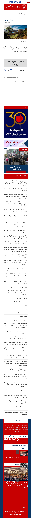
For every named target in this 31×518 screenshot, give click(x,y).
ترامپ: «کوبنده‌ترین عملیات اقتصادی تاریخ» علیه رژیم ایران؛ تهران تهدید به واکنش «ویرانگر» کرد (15, 263)
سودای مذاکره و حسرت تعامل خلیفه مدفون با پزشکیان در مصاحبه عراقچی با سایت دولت (15, 343)
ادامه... (10, 431)
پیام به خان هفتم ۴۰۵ (21, 298)
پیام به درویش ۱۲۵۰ (22, 306)
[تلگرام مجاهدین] (17, 2)
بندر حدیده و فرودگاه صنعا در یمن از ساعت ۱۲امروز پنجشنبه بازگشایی (13, 482)
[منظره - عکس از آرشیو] (15, 32)
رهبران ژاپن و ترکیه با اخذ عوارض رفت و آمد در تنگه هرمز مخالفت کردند (15, 370)
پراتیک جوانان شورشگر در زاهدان (19, 287)
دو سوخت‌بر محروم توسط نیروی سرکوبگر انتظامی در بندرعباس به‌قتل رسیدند (15, 338)
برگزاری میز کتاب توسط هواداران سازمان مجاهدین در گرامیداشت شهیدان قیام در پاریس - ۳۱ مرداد (15, 196)
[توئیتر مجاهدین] (12, 2)
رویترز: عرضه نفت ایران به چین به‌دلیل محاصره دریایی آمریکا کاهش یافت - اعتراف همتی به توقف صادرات (15, 217)
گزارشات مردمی (9, 20)
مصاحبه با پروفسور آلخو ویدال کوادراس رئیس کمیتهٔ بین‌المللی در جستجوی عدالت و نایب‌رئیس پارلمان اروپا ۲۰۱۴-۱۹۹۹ (15, 249)
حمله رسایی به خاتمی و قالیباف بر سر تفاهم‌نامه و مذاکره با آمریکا (15, 237)
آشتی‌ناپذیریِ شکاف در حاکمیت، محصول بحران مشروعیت (15, 256)
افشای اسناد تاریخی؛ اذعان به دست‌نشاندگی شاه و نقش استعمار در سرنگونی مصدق (15, 243)
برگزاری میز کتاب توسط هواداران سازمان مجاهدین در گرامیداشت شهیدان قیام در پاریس (15, 276)
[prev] (17, 452)
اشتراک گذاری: (23, 70)
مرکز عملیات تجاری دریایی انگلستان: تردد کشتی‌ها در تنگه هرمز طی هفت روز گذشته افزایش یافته (15, 204)
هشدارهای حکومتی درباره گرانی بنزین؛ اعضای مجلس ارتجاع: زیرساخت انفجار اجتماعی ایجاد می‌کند (15, 225)
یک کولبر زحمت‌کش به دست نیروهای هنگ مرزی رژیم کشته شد (15, 332)
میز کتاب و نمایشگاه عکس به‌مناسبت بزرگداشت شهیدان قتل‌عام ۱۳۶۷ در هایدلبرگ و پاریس (15, 183)
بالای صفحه (24, 506)
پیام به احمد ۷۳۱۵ (22, 316)
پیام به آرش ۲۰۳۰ (22, 313)
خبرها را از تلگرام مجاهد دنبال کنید (15, 63)
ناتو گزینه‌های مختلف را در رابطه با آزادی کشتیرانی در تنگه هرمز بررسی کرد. (15, 211)
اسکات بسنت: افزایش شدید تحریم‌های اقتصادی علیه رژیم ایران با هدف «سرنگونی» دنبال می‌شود (15, 384)
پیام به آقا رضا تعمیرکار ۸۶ (20, 302)
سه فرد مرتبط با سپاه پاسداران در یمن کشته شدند (15, 408)
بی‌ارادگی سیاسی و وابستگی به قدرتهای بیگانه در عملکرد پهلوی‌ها (15, 282)
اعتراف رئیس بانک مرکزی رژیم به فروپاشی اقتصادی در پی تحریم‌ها (15, 396)
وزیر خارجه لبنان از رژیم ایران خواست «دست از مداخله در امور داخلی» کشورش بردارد (15, 357)
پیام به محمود (23, 309)
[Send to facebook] (5, 70)
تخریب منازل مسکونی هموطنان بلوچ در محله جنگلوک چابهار (15, 190)
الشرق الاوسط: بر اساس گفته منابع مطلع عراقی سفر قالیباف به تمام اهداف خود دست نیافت (15, 377)
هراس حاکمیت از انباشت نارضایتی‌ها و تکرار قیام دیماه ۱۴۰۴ (15, 413)
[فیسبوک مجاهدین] (10, 2)
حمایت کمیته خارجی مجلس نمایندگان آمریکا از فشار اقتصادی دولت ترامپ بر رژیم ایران (15, 269)
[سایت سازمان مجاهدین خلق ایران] (15, 7)
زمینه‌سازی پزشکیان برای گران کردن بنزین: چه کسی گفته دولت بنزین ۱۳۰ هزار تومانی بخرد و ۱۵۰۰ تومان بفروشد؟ (15, 326)
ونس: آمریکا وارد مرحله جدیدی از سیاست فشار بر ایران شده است (15, 402)
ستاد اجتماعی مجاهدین (12, 77)
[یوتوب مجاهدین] (15, 2)
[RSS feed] (20, 2)
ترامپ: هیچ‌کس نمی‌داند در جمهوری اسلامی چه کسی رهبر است (15, 391)
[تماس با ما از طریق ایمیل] (15, 439)
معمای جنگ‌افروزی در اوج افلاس (19, 320)
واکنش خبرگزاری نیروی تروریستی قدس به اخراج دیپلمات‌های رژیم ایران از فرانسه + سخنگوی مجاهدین (15, 363)
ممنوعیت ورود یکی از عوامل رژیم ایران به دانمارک (15, 231)
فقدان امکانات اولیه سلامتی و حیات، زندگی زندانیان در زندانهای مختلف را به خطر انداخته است (15, 350)
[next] (17, 480)
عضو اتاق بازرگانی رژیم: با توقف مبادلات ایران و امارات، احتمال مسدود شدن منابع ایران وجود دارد (15, 293)
